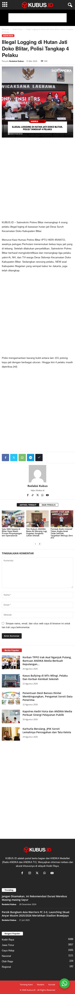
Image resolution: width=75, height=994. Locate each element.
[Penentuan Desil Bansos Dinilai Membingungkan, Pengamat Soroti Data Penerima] (11, 698)
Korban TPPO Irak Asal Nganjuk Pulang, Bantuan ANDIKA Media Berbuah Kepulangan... (47, 661)
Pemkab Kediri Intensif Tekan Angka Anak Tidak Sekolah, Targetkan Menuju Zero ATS (62, 533)
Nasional (6, 956)
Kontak (51, 984)
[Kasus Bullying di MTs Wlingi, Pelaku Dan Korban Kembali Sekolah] (11, 680)
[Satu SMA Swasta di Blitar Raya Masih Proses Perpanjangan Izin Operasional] (13, 518)
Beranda (5, 29)
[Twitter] (13, 457)
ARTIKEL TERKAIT (28, 504)
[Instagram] (30, 873)
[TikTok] (32, 495)
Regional (6, 967)
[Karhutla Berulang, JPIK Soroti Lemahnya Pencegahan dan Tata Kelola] (11, 734)
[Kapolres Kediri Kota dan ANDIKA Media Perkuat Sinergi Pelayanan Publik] (11, 716)
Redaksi (40, 984)
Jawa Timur (8, 945)
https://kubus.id (37, 490)
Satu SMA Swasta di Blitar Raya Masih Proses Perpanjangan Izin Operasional (12, 532)
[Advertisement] (37, 17)
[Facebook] (5, 457)
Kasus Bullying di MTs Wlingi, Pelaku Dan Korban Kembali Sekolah (45, 677)
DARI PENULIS (49, 504)
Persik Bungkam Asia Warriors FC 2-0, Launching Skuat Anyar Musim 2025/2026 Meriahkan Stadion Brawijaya (36, 913)
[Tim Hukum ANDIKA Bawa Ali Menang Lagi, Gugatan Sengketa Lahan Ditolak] (37, 518)
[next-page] (40, 544)
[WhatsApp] (22, 457)
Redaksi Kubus (16, 61)
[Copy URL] (39, 457)
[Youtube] (47, 495)
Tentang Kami (26, 984)
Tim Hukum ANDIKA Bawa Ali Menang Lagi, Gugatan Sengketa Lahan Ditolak (36, 532)
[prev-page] (35, 544)
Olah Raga (7, 961)
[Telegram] (30, 457)
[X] (37, 495)
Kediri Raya (17, 29)
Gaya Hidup (8, 950)
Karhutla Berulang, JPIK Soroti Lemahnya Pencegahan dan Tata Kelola (47, 730)
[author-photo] (37, 473)
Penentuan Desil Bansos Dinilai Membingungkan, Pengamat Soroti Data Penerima (47, 696)
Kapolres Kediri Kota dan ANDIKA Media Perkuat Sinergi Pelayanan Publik (47, 713)
